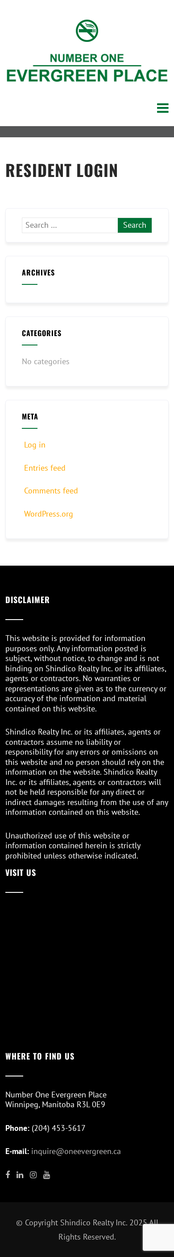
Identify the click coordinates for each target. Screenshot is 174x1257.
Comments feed (51, 490)
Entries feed (45, 468)
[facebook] (7, 1175)
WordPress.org (48, 514)
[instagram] (33, 1175)
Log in (35, 445)
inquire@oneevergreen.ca (76, 1151)
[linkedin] (20, 1175)
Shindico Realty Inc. (93, 1222)
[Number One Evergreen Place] (87, 67)
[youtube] (46, 1175)
